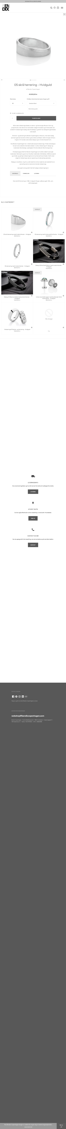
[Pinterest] (16, 696)
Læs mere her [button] (28, 1127)
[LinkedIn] (23, 696)
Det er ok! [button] (61, 1126)
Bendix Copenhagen (34, 89)
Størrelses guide (33, 109)
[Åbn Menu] (62, 8)
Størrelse (13, 99)
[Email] (26, 696)
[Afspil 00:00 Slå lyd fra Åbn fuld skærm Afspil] (33, 45)
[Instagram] (20, 696)
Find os (33, 518)
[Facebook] (13, 696)
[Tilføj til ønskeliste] (31, 232)
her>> (47, 168)
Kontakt (33, 545)
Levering (33, 491)
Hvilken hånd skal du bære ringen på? (38, 99)
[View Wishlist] (54, 7)
